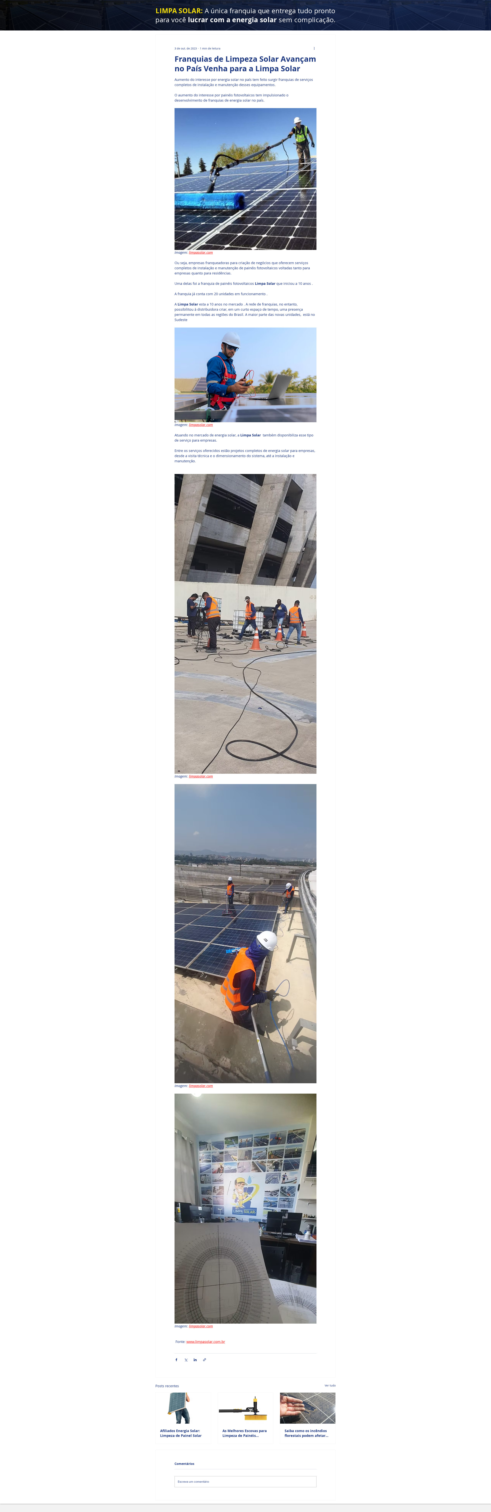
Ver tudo (330, 1385)
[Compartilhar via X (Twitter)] (186, 1360)
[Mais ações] (314, 48)
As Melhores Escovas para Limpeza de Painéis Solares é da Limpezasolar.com (244, 1433)
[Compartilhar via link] (204, 1360)
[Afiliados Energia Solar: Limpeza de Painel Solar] (183, 1408)
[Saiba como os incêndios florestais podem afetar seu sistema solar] (307, 1408)
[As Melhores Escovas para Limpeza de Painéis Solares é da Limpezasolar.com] (245, 1408)
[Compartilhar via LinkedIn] (195, 1360)
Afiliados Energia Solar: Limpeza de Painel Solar (181, 1433)
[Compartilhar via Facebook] (176, 1360)
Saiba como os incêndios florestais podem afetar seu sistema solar (306, 1433)
